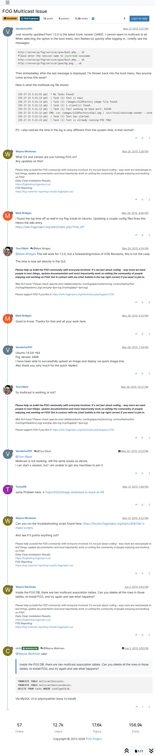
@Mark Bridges (41, 248)
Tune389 (21, 486)
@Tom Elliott (44, 451)
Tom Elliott (22, 248)
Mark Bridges (23, 213)
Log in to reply (139, 18)
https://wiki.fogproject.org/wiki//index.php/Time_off (50, 227)
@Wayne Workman (53, 648)
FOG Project (94, 739)
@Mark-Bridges (26, 254)
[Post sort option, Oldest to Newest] (124, 18)
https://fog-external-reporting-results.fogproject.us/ (44, 191)
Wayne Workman (26, 151)
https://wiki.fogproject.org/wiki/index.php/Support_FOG (83, 294)
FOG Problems (31, 18)
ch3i (18, 648)
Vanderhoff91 (24, 28)
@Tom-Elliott (24, 456)
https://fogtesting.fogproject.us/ (33, 184)
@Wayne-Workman (28, 653)
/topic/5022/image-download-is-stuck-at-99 (74, 492)
